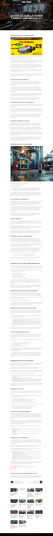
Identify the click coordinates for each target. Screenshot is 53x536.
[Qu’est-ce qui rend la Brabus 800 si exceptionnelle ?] (22, 512)
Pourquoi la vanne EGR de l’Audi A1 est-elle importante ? (38, 516)
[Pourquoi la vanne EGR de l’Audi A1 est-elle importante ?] (38, 512)
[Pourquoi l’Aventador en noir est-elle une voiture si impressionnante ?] (30, 512)
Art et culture (27, 4)
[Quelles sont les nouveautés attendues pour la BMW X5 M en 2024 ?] (14, 522)
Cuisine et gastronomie (41, 4)
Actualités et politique (7, 4)
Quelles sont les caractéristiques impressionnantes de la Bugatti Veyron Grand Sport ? (30, 495)
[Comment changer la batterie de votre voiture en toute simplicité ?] (14, 512)
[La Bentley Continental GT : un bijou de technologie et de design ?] (14, 501)
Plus (48, 4)
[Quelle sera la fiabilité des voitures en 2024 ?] (22, 522)
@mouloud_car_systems (15, 465)
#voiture (26, 466)
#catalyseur (33, 466)
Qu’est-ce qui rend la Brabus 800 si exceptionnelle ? (22, 516)
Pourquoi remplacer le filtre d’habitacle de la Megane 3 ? (14, 494)
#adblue (13, 467)
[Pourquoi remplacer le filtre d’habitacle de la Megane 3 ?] (14, 490)
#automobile (30, 466)
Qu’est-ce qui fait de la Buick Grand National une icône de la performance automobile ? (30, 506)
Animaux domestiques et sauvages (18, 4)
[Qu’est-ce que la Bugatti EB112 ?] (22, 501)
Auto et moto (33, 4)
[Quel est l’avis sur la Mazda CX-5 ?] (38, 490)
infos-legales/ (34, 534)
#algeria (15, 467)
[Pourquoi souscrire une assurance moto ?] (38, 501)
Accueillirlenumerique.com (28, 534)
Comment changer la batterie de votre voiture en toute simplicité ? (14, 516)
